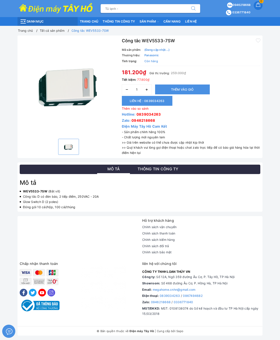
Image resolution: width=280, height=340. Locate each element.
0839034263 (148, 114)
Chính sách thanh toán (158, 233)
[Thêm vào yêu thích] (258, 40)
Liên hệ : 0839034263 (147, 101)
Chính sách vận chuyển (159, 227)
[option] (68, 87)
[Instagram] (51, 292)
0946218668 (242, 5)
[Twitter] (33, 292)
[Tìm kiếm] (193, 8)
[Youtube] (42, 292)
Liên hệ (191, 21)
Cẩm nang (172, 21)
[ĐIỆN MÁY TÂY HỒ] (56, 8)
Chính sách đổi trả (155, 246)
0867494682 (193, 296)
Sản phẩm (148, 21)
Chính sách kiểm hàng (158, 239)
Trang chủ (89, 21)
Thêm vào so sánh (135, 108)
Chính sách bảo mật (157, 252)
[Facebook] (23, 292)
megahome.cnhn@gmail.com (174, 289)
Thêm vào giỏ (182, 89)
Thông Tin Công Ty (119, 21)
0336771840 (240, 12)
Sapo (179, 331)
